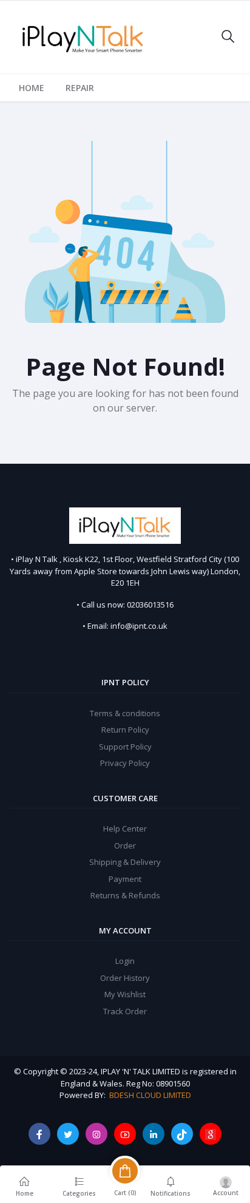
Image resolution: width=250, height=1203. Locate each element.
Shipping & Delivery (125, 861)
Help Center (125, 828)
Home (31, 87)
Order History (125, 977)
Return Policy (125, 729)
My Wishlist (125, 994)
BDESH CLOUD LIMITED (150, 1094)
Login (125, 960)
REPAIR (80, 87)
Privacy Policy (125, 762)
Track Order (125, 1011)
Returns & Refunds (125, 895)
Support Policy (125, 746)
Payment (125, 878)
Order (125, 845)
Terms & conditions (125, 713)
